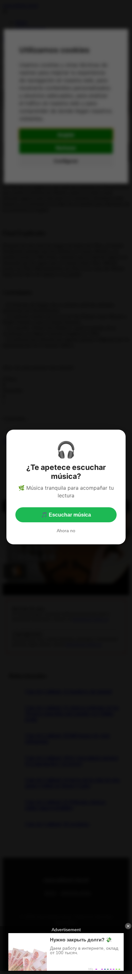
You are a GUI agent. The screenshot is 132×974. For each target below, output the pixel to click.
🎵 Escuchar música (66, 515)
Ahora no (66, 530)
